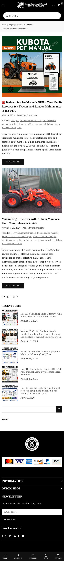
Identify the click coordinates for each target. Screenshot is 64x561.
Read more (13, 161)
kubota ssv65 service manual (32, 124)
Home (4, 24)
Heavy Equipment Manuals (23, 233)
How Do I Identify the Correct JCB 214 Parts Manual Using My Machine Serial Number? (41, 372)
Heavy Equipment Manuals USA (26, 120)
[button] (59, 5)
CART (46, 558)
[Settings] (53, 5)
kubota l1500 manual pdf (44, 236)
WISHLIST (33, 558)
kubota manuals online (12, 240)
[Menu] (3, 5)
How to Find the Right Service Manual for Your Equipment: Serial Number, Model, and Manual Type (40, 391)
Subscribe (9, 520)
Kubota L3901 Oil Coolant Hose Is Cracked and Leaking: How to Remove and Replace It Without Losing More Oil (41, 334)
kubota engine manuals (47, 233)
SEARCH (58, 558)
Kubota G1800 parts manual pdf (17, 236)
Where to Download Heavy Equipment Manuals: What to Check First (40, 353)
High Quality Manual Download (21, 24)
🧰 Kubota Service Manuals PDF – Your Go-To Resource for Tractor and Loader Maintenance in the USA (32, 106)
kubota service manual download (39, 240)
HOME (4, 558)
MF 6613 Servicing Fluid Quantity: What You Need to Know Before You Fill (41, 315)
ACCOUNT (18, 558)
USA (19, 127)
